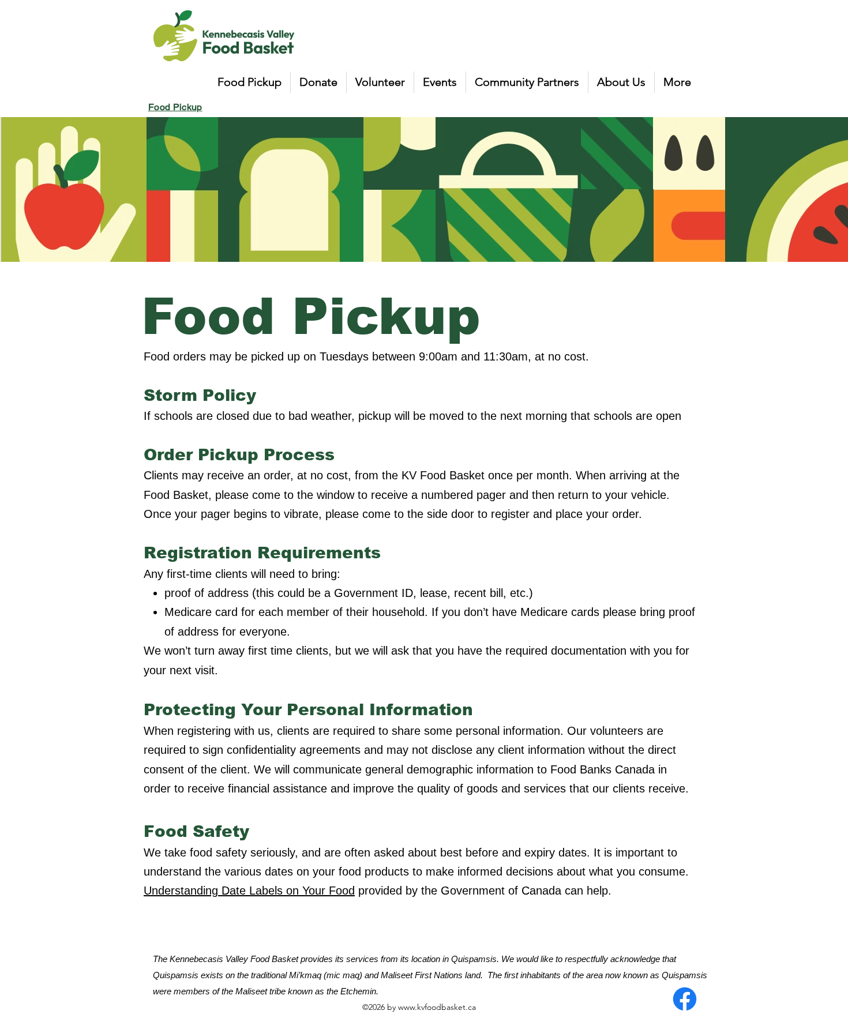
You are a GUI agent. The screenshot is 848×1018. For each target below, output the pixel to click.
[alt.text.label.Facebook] (684, 999)
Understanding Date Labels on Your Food (249, 890)
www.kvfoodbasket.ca (437, 1007)
